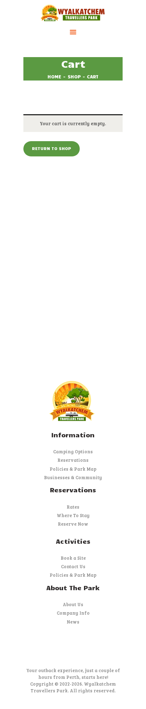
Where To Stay (73, 515)
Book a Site (73, 558)
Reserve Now (73, 524)
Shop (74, 76)
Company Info (73, 613)
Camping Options (73, 451)
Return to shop (51, 148)
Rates (73, 507)
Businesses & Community (73, 477)
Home (54, 76)
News (73, 622)
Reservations (73, 460)
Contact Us (73, 566)
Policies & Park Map (73, 469)
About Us (73, 604)
